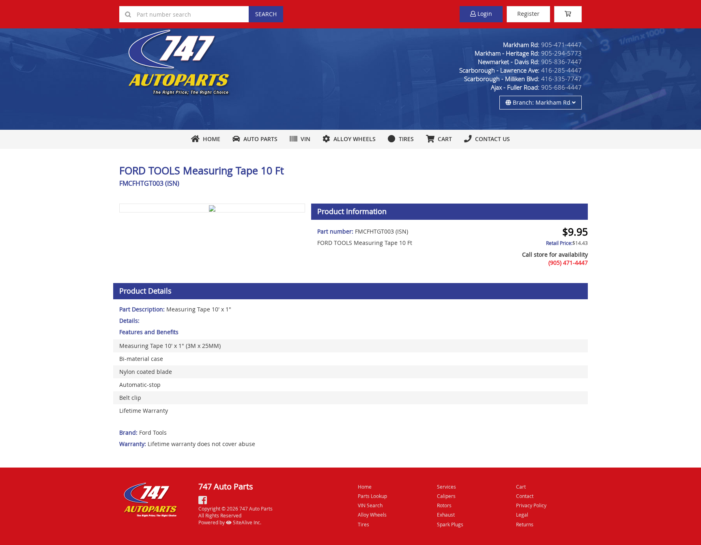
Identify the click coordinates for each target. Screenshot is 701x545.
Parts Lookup (372, 496)
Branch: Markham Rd (541, 102)
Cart (521, 486)
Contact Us (491, 139)
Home (210, 139)
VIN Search (370, 505)
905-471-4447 (561, 45)
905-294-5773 (561, 53)
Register (528, 13)
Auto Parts (258, 139)
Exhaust (446, 514)
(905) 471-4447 (568, 262)
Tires (405, 139)
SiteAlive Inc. (246, 522)
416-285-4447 (561, 70)
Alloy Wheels (353, 139)
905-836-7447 (561, 62)
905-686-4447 (561, 87)
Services (446, 486)
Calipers (446, 496)
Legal (522, 514)
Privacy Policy (531, 505)
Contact (524, 496)
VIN (303, 139)
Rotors (444, 505)
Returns (524, 524)
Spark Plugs (450, 524)
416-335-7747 (561, 79)
